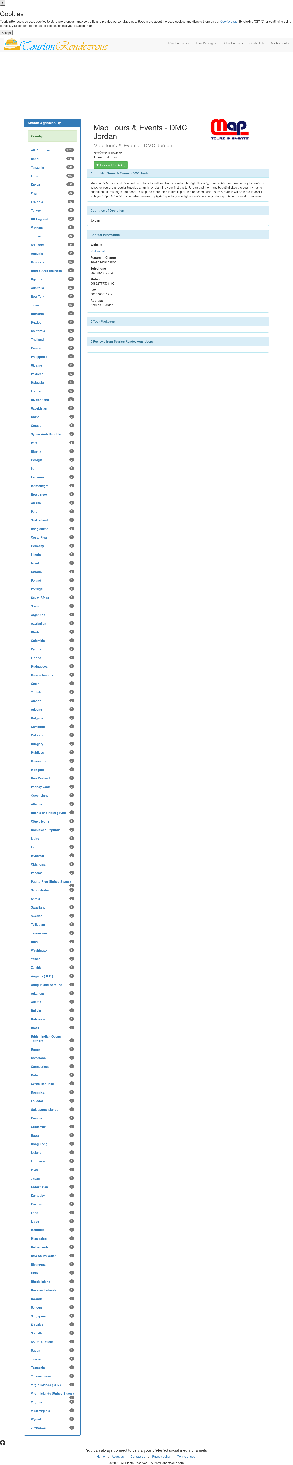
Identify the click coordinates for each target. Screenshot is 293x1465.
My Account (279, 43)
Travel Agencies (178, 43)
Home (101, 1456)
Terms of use (186, 1456)
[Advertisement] (146, 86)
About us (118, 1456)
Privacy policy (161, 1456)
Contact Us (256, 43)
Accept (6, 33)
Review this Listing (112, 165)
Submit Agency (233, 43)
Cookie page (228, 21)
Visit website (99, 251)
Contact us (138, 1456)
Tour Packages (206, 43)
